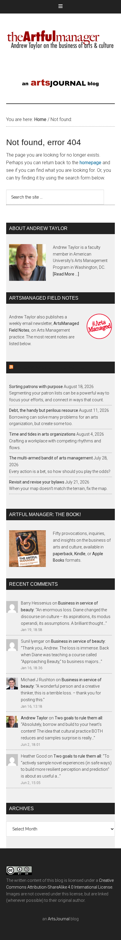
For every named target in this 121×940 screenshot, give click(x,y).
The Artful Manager (60, 38)
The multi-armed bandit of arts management (51, 458)
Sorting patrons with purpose (36, 386)
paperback (63, 553)
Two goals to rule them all (78, 718)
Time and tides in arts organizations (42, 434)
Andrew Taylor (34, 718)
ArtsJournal (59, 918)
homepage (90, 162)
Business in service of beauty (78, 641)
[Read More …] (66, 274)
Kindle (79, 553)
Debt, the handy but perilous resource (43, 410)
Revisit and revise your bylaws (36, 482)
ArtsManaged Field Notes (49, 367)
